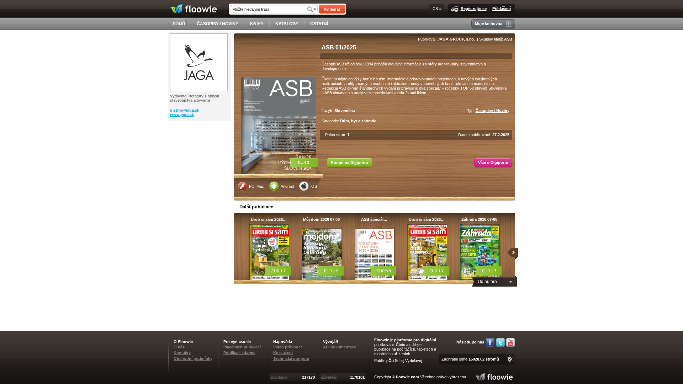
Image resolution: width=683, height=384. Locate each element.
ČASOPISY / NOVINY (217, 23)
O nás (179, 347)
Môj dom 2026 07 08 (321, 219)
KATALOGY (286, 23)
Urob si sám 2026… (269, 219)
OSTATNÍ (319, 23)
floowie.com (407, 377)
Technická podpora (291, 358)
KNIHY (257, 23)
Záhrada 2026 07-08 (479, 219)
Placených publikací (242, 347)
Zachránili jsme (470, 359)
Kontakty (182, 353)
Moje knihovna (488, 23)
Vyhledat (332, 9)
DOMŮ (179, 24)
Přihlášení (501, 8)
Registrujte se (474, 8)
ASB (508, 39)
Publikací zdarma (239, 353)
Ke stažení (283, 353)
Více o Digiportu (493, 162)
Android (287, 186)
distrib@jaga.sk (184, 110)
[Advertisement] (200, 149)
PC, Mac (256, 186)
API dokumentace (339, 347)
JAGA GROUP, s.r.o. (457, 39)
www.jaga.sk (182, 114)
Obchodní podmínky (193, 358)
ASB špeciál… (374, 219)
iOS (314, 186)
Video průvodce (288, 347)
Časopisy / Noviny (492, 110)
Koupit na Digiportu (349, 162)
